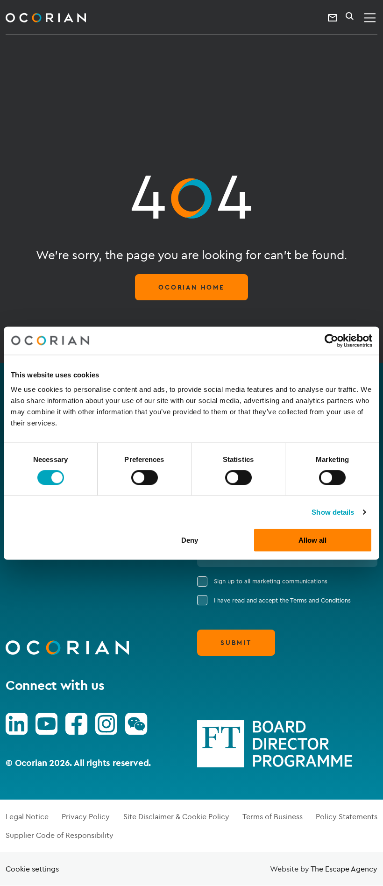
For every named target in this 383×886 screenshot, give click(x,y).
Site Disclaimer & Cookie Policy (176, 816)
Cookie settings (32, 868)
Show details (333, 512)
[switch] (144, 477)
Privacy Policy (86, 816)
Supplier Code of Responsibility (59, 835)
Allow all (312, 540)
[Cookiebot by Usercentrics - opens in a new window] (331, 340)
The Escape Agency (344, 868)
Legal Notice (27, 816)
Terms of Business (272, 816)
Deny (189, 540)
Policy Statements (346, 816)
